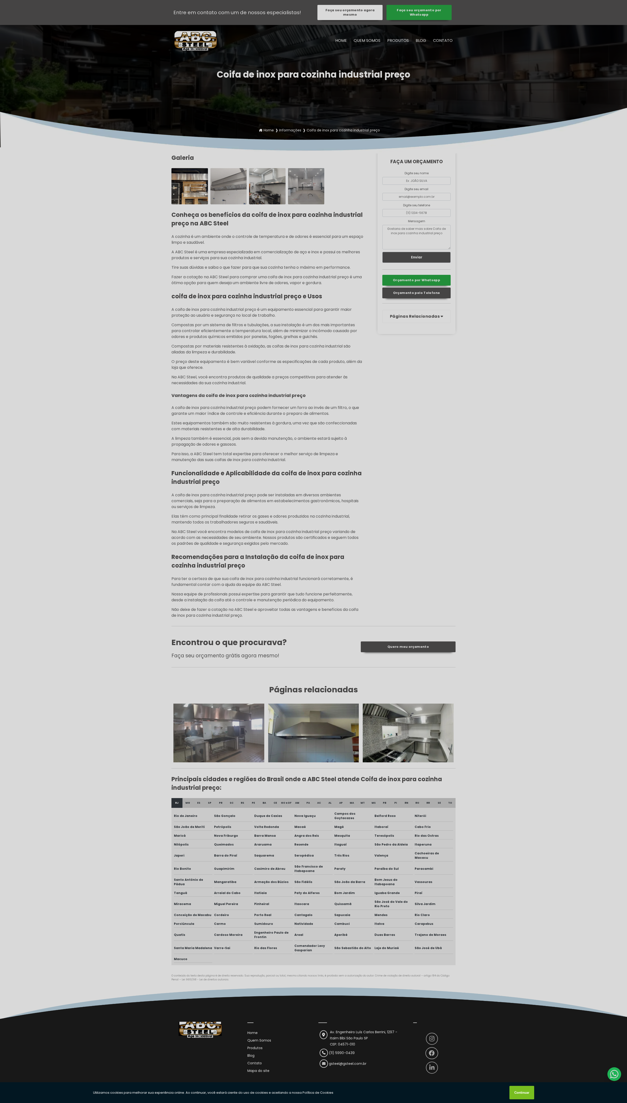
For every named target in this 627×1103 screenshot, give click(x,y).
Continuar (521, 1092)
